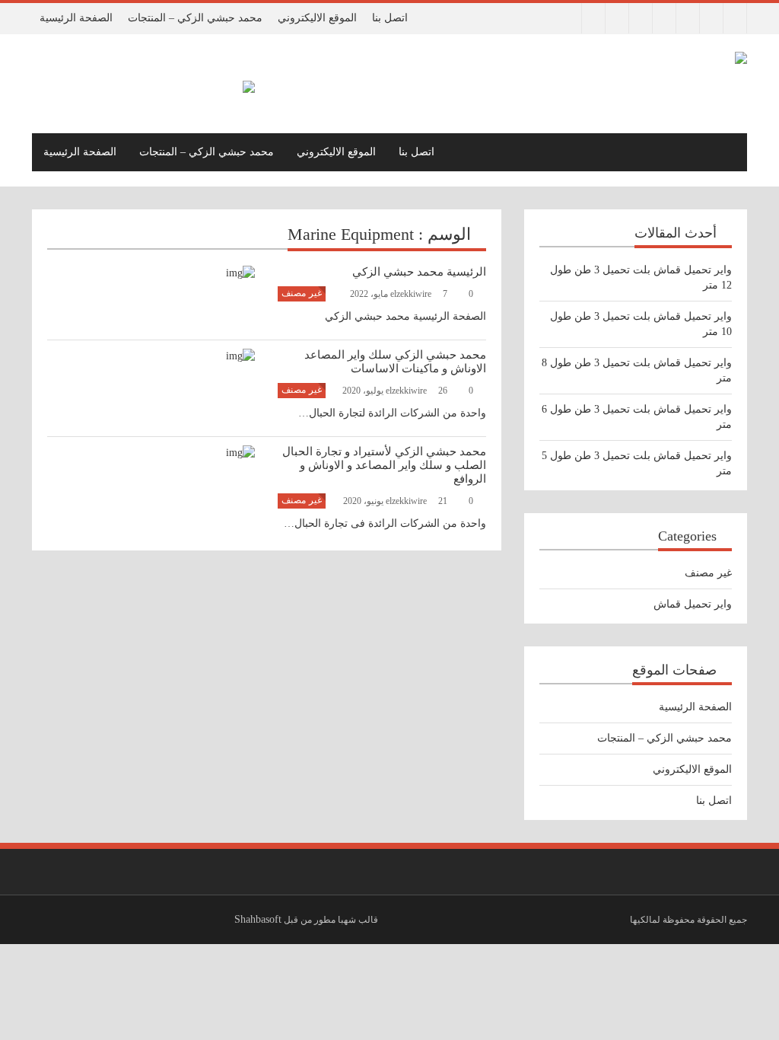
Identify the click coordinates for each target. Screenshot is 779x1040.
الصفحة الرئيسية (76, 18)
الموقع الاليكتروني (317, 18)
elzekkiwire (421, 294)
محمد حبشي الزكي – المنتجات (195, 18)
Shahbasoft (257, 919)
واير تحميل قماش (692, 604)
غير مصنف (301, 293)
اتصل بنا (390, 18)
